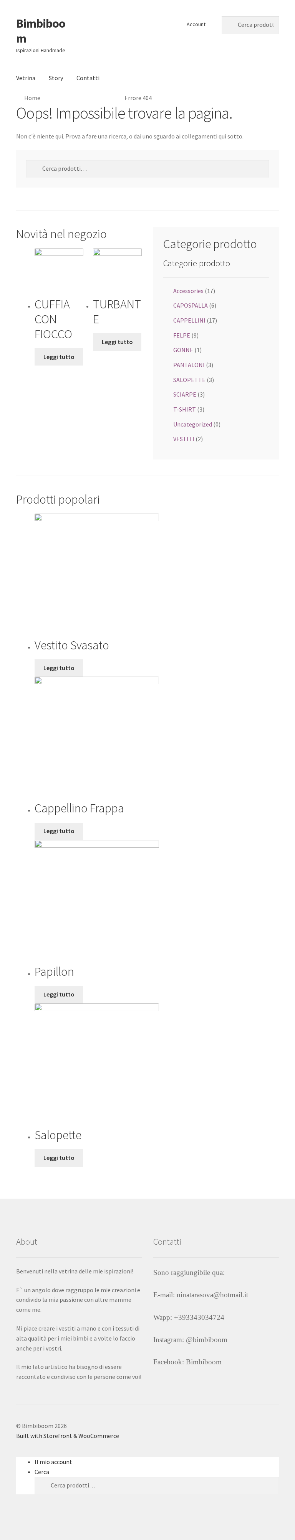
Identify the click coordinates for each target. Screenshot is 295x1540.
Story (56, 78)
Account (196, 24)
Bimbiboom (40, 31)
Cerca (42, 1472)
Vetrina (25, 78)
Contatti (87, 78)
